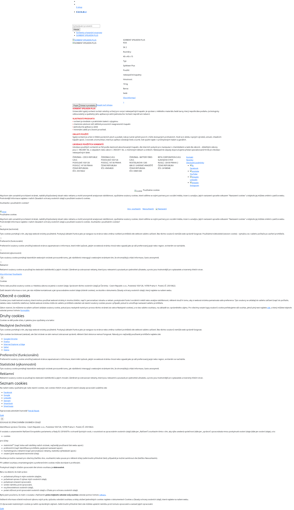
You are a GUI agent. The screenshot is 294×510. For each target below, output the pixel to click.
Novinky (189, 160)
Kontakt (172, 18)
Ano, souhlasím (134, 209)
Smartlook (8, 403)
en (79, 12)
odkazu (102, 495)
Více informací (6, 274)
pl (86, 12)
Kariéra (164, 18)
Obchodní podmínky (195, 162)
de (84, 12)
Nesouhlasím (148, 209)
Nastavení (162, 209)
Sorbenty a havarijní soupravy (89, 32)
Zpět (2, 415)
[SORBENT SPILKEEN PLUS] (84, 40)
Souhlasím (17, 274)
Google (7, 395)
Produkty (117, 18)
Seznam (7, 400)
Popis (76, 105)
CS (77, 12)
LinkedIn (7, 398)
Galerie (156, 18)
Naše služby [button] (135, 18)
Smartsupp (8, 406)
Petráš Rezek (33, 411)
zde (268, 307)
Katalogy (147, 18)
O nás (125, 18)
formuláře (24, 310)
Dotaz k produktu (88, 105)
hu (82, 12)
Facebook (8, 392)
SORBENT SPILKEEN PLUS (87, 35)
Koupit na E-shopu (104, 105)
